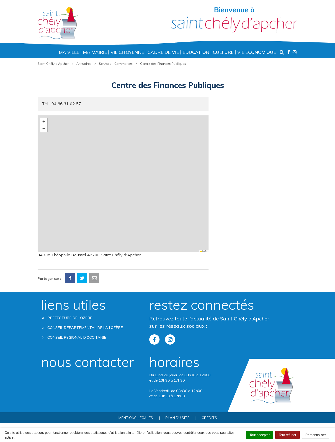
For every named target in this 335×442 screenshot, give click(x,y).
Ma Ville (69, 52)
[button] (43, 121)
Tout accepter (260, 435)
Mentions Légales (135, 418)
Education (196, 52)
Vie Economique (256, 52)
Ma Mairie (95, 52)
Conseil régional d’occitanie (76, 337)
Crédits (209, 418)
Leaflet (204, 251)
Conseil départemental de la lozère (84, 327)
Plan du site (177, 418)
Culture (223, 52)
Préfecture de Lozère (69, 317)
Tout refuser (287, 435)
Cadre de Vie (163, 52)
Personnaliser (315, 435)
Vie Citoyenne (127, 52)
